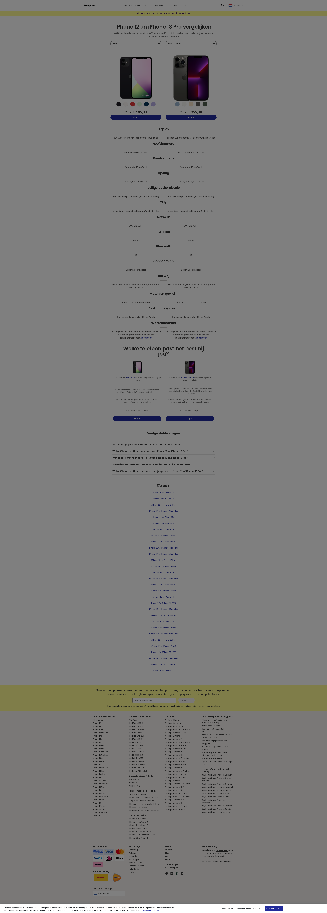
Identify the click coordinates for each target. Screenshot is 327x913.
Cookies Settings (227, 908)
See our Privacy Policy (151, 910)
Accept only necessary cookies (249, 908)
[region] (163, 908)
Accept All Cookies (273, 908)
